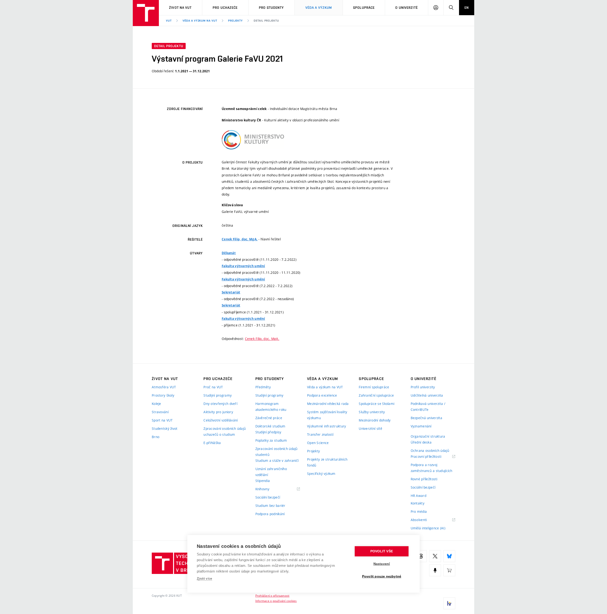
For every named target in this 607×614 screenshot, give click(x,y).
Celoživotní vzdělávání (220, 420)
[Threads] (421, 556)
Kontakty (417, 503)
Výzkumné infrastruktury (326, 426)
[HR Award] (449, 603)
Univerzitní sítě (370, 428)
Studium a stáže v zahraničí (277, 460)
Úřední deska (421, 442)
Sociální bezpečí (267, 497)
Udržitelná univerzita (427, 395)
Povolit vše (381, 551)
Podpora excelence (322, 395)
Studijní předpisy (268, 432)
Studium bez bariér (270, 505)
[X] (435, 556)
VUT (169, 20)
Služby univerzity (372, 412)
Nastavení (381, 564)
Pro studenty (271, 7)
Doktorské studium (270, 426)
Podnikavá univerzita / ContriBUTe (428, 406)
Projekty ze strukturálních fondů (327, 462)
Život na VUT (180, 7)
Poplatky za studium (271, 440)
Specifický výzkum (321, 473)
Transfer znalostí (320, 434)
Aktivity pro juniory (218, 412)
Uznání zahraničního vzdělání (271, 472)
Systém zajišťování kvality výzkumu (327, 415)
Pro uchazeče (225, 7)
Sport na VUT (162, 420)
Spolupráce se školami (376, 403)
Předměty (263, 387)
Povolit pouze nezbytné (381, 576)
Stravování (160, 412)
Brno (155, 437)
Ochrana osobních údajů (430, 450)
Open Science (318, 442)
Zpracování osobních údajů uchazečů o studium (224, 431)
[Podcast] (435, 570)
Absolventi (425, 520)
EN (466, 7)
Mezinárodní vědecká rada (328, 403)
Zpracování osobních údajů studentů (276, 451)
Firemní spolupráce (374, 387)
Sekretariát (231, 292)
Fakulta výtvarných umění (243, 266)
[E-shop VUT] (449, 570)
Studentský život (164, 428)
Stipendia (262, 480)
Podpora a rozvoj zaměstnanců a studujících (431, 468)
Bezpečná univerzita (426, 418)
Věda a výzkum (318, 7)
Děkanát (229, 253)
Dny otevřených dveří (220, 403)
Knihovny (268, 489)
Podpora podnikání (270, 514)
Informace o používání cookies (276, 601)
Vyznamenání (421, 426)
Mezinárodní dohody (375, 420)
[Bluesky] (449, 556)
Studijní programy (217, 395)
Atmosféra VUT (164, 387)
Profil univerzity (423, 387)
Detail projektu (266, 20)
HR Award (418, 495)
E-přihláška (212, 442)
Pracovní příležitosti (432, 456)
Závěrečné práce (268, 418)
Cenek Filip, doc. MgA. (240, 239)
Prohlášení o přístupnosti (272, 595)
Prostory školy (163, 395)
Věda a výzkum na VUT (200, 20)
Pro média (419, 511)
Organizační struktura (428, 436)
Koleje (156, 403)
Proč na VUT (213, 387)
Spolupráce (364, 7)
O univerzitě (406, 7)
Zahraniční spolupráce (376, 395)
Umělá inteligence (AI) (428, 528)
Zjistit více (204, 578)
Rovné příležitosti (424, 479)
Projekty (235, 20)
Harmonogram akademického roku (270, 406)
